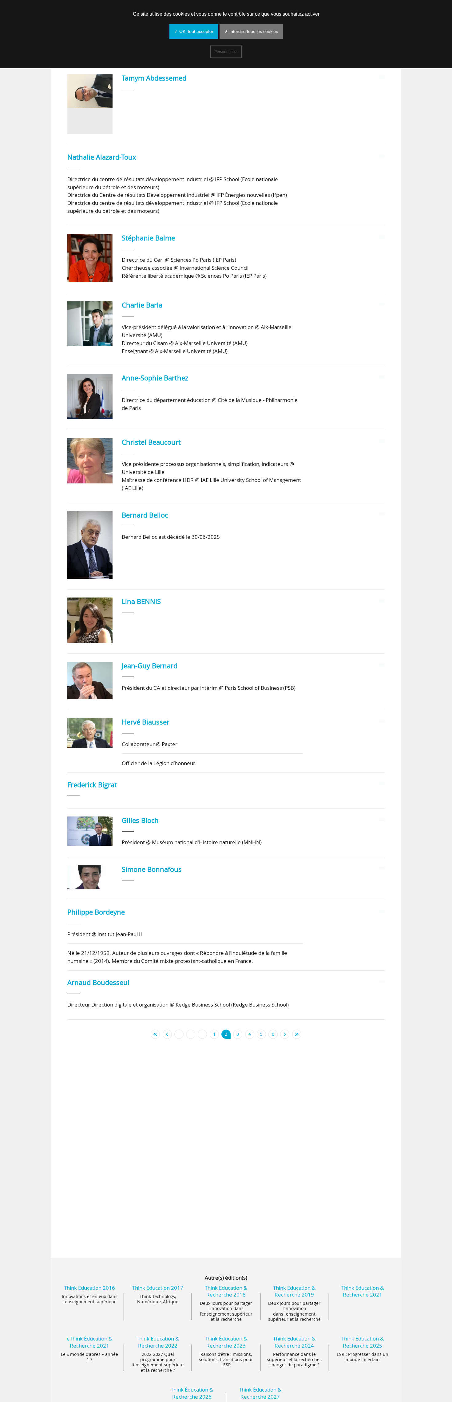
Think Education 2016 (89, 1287)
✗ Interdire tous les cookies (251, 31)
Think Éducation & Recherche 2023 (226, 1342)
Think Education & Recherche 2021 (362, 1291)
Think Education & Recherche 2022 (158, 1342)
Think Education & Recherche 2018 (226, 1291)
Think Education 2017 (157, 1287)
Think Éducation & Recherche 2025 (362, 1342)
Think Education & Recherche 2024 (294, 1342)
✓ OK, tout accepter (193, 31)
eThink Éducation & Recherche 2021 (89, 1342)
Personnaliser (226, 52)
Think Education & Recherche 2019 (294, 1291)
